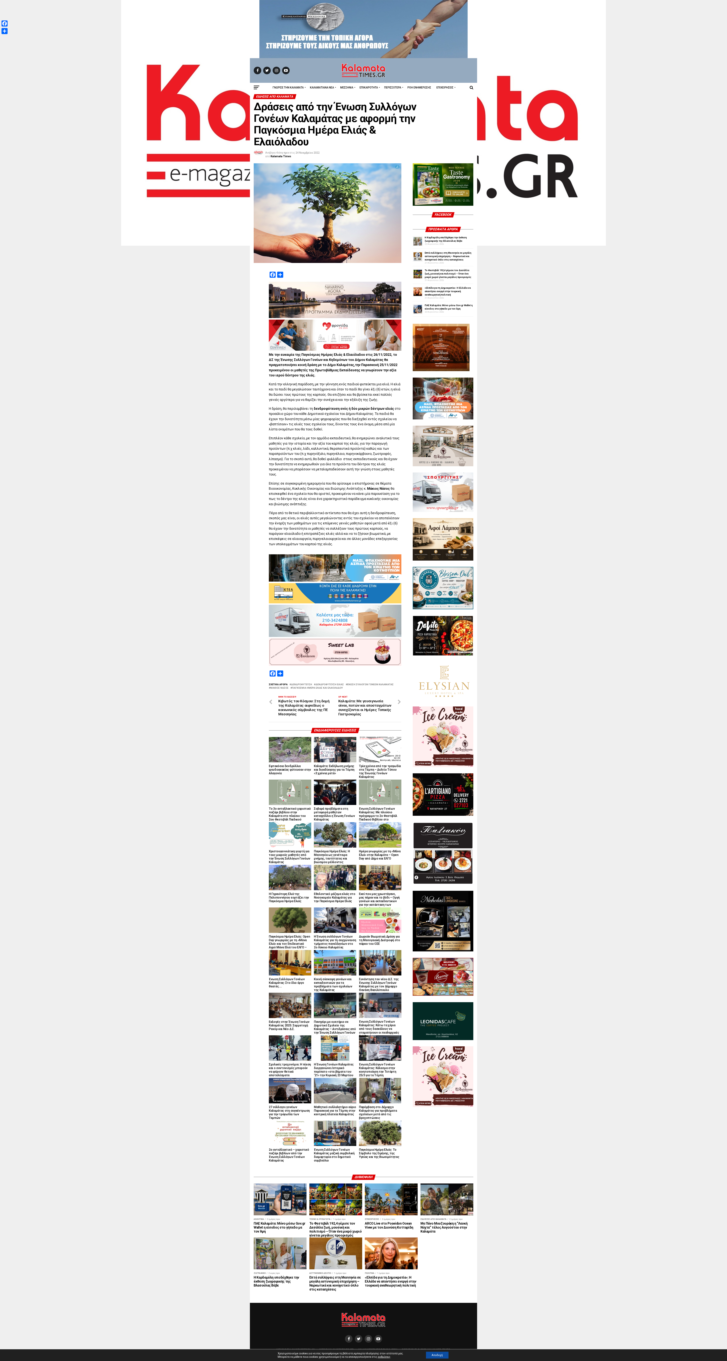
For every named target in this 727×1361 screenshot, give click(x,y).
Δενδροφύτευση (301, 684)
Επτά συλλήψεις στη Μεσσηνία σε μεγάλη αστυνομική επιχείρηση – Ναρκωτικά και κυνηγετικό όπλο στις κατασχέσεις (448, 256)
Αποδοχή (437, 1355)
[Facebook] (4, 23)
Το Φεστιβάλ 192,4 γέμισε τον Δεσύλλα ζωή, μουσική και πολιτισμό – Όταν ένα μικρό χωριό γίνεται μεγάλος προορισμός (448, 273)
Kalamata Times (281, 156)
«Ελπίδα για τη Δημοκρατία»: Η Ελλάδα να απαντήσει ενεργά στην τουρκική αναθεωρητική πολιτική (448, 291)
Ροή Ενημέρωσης (419, 87)
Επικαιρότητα (369, 87)
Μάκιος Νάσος (279, 688)
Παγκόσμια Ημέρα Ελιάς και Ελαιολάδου (317, 688)
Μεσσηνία (346, 87)
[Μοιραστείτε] (4, 31)
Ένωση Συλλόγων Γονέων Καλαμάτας (370, 684)
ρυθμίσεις (384, 1356)
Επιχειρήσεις (444, 87)
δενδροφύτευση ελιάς (329, 684)
